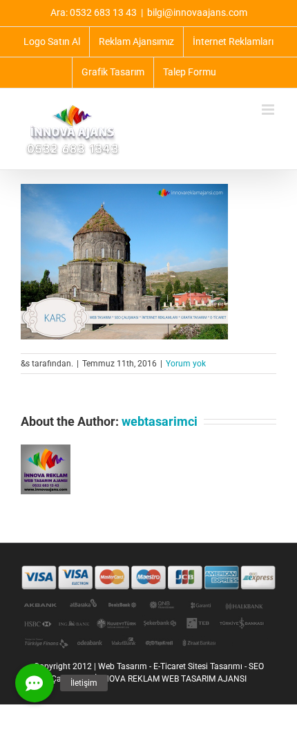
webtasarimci (160, 421)
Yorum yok (186, 363)
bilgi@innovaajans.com (197, 12)
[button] (34, 683)
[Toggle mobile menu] (269, 109)
